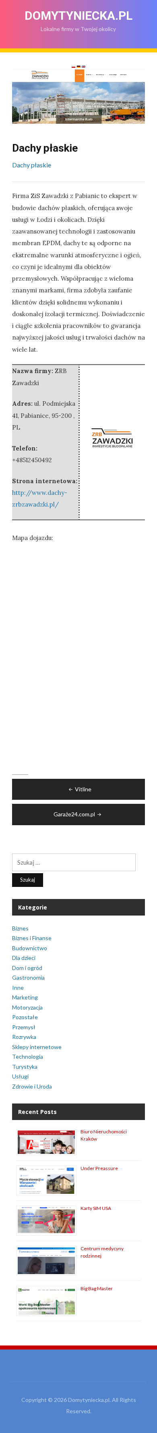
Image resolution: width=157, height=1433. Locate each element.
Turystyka (24, 1066)
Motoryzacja (27, 1007)
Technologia (27, 1056)
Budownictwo (29, 948)
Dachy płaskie (31, 165)
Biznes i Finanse (32, 937)
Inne (18, 987)
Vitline (83, 789)
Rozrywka (24, 1036)
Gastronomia (28, 977)
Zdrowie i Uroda (32, 1086)
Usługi (20, 1076)
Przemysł (23, 1027)
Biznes (20, 928)
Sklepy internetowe (37, 1046)
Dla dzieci (23, 957)
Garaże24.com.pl (74, 814)
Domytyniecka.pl (78, 15)
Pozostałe (25, 1017)
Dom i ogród (27, 967)
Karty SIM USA (96, 1208)
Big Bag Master (97, 1288)
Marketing (25, 997)
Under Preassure (99, 1168)
